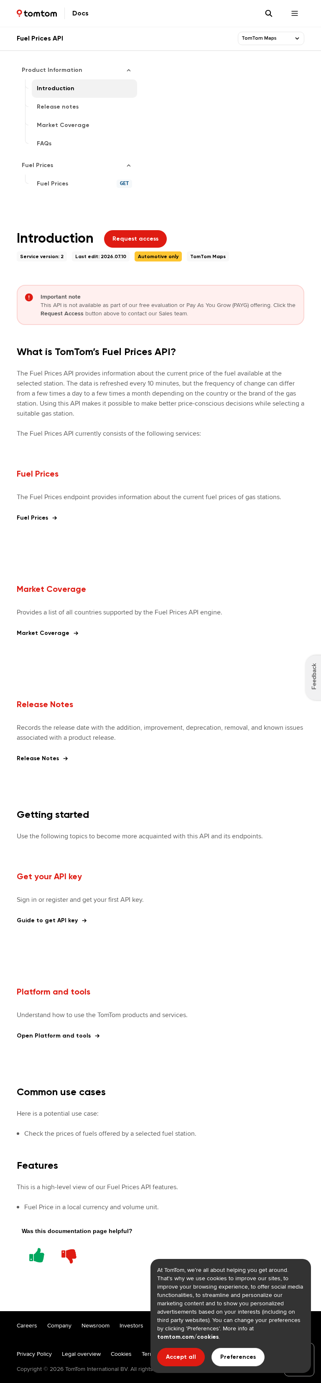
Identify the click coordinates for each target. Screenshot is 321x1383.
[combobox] (266, 38)
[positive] (37, 1254)
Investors (131, 1325)
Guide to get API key (47, 920)
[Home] (37, 13)
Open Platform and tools (54, 1035)
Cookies (121, 1354)
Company (59, 1325)
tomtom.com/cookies (188, 1336)
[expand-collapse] (297, 38)
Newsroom (96, 1325)
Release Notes (38, 758)
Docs (80, 13)
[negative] (69, 1254)
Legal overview (81, 1354)
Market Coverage (43, 633)
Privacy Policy (34, 1354)
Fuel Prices (32, 517)
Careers (27, 1325)
